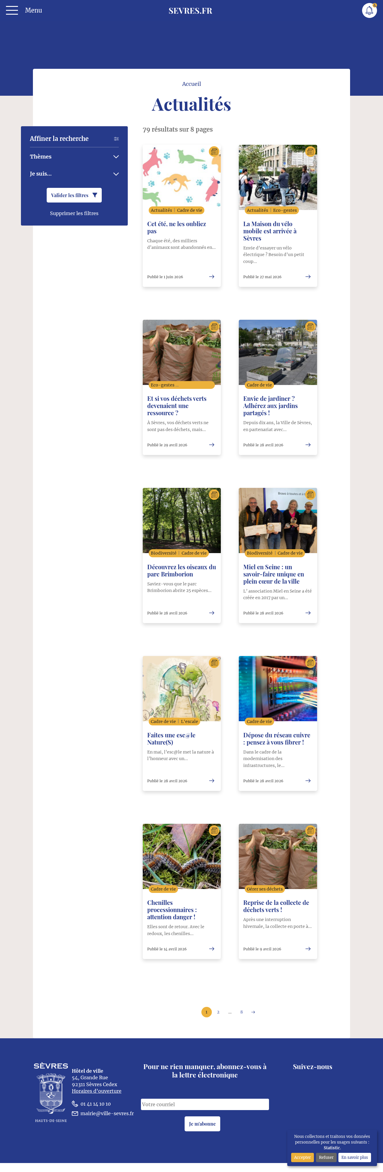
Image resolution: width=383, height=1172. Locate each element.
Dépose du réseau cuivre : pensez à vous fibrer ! (276, 738)
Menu (33, 10)
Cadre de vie (189, 210)
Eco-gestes (285, 210)
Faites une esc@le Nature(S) (171, 738)
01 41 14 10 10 (95, 1104)
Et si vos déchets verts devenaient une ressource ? (176, 405)
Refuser (326, 1157)
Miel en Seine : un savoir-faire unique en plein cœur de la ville (273, 574)
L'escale (189, 721)
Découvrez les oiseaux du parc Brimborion (181, 570)
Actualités (161, 210)
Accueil (191, 84)
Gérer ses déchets (197, 385)
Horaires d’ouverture (96, 1091)
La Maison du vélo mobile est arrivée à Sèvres (270, 231)
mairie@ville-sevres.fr (107, 1113)
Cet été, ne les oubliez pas (176, 227)
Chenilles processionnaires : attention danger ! (172, 909)
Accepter (302, 1157)
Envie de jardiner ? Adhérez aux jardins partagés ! (270, 405)
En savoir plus (354, 1157)
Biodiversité (164, 553)
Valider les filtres (70, 195)
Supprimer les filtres (74, 213)
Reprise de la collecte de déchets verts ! (276, 906)
